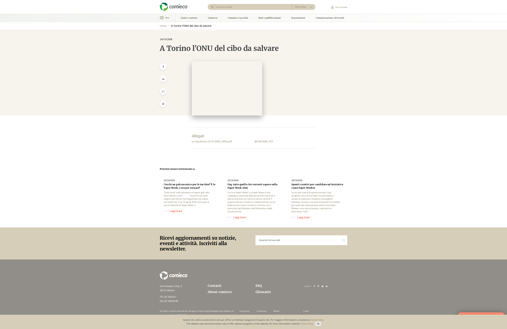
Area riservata (341, 7)
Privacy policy (245, 311)
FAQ (258, 286)
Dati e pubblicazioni (269, 18)
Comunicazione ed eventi (330, 18)
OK (318, 323)
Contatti (214, 286)
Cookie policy (261, 311)
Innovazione (298, 18)
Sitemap (276, 311)
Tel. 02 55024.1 (168, 296)
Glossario (263, 292)
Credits (306, 311)
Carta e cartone (189, 18)
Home (163, 25)
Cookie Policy (317, 319)
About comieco (220, 292)
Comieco (212, 18)
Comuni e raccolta (238, 18)
